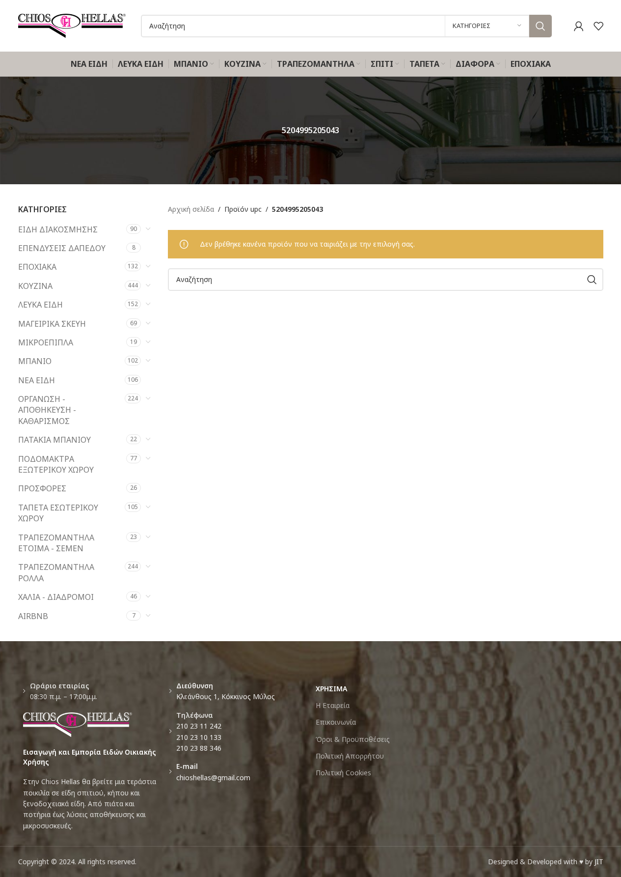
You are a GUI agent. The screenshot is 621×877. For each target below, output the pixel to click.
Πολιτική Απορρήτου (350, 756)
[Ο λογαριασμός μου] (579, 26)
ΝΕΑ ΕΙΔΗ (36, 380)
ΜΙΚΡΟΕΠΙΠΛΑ (45, 342)
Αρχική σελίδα (191, 209)
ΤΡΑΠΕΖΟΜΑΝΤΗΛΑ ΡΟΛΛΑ (56, 572)
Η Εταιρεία (333, 705)
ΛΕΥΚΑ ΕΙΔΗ (40, 304)
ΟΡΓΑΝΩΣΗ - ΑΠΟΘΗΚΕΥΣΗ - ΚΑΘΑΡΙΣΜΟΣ (47, 410)
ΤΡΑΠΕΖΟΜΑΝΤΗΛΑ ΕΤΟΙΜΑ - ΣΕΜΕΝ (56, 543)
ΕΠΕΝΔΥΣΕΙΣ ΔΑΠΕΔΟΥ (62, 248)
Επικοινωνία (336, 722)
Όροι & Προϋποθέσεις (353, 739)
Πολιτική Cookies (343, 772)
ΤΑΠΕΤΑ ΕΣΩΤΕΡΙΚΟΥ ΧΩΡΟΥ (58, 513)
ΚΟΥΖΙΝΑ (35, 286)
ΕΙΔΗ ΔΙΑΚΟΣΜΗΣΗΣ (58, 229)
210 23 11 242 (198, 726)
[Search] (540, 26)
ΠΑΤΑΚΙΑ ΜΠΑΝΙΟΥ (54, 439)
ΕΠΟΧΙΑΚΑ (37, 266)
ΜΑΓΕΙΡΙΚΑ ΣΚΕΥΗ (52, 323)
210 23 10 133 (198, 737)
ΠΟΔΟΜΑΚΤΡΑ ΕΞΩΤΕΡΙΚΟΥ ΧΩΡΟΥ (56, 464)
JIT (598, 861)
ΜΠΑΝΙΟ (35, 361)
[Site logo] (72, 24)
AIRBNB (33, 616)
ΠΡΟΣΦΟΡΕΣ (42, 488)
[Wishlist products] (598, 26)
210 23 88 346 (198, 748)
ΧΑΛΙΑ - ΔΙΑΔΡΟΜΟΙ (56, 597)
